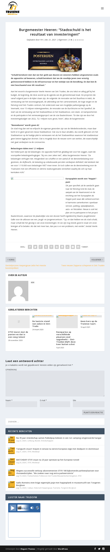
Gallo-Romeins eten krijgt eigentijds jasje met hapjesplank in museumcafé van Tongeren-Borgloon (58, 483)
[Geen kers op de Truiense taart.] (91, 316)
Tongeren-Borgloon (68, 488)
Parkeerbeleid (33, 476)
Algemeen (62, 39)
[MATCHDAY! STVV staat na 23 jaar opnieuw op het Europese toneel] (11, 461)
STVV (29, 452)
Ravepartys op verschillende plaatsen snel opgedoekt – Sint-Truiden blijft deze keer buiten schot (66, 338)
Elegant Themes (28, 549)
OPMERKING (11, 369)
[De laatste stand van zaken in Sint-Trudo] (43, 316)
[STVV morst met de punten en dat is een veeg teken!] (19, 321)
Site (74, 400)
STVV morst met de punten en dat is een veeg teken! (18, 334)
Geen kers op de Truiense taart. (88, 322)
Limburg (31, 441)
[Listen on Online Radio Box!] (37, 508)
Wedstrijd (35, 452)
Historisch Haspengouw (43, 488)
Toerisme (56, 488)
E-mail (43, 400)
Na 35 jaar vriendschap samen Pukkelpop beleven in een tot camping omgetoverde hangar (58, 438)
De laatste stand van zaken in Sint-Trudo (41, 323)
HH (41, 39)
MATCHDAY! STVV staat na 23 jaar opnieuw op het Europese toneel (47, 459)
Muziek (37, 441)
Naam (9, 400)
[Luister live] (13, 508)
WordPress (63, 549)
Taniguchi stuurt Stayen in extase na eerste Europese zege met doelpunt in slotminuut (57, 449)
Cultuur (30, 488)
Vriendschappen (47, 441)
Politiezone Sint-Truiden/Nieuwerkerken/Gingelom (58, 476)
